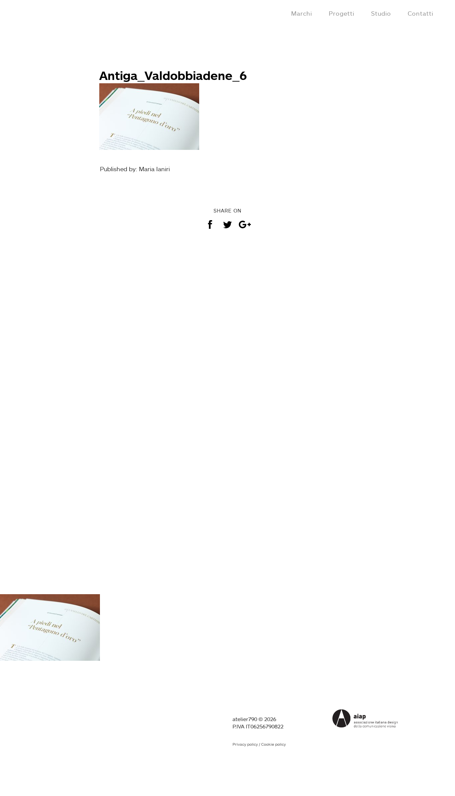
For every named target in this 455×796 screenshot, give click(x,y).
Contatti (420, 13)
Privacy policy (245, 744)
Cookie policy (273, 744)
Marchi (301, 13)
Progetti (341, 13)
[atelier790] (34, 12)
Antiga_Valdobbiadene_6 (173, 75)
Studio (381, 13)
